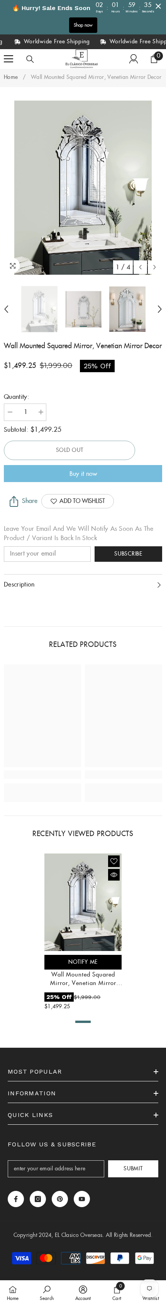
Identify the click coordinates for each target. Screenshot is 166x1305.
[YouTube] (82, 1199)
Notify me (83, 962)
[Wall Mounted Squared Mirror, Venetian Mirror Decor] (83, 902)
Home (11, 77)
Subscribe (128, 554)
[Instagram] (38, 1199)
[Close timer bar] (158, 6)
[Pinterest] (60, 1199)
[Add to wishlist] (114, 861)
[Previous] (140, 267)
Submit (133, 1169)
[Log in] (134, 59)
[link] (42, 774)
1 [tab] (83, 1022)
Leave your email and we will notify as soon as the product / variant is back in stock (78, 533)
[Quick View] (114, 875)
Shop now (83, 25)
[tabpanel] (83, 933)
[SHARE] (12, 501)
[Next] (154, 267)
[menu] (8, 58)
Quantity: (16, 397)
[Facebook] (16, 1199)
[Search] (30, 59)
